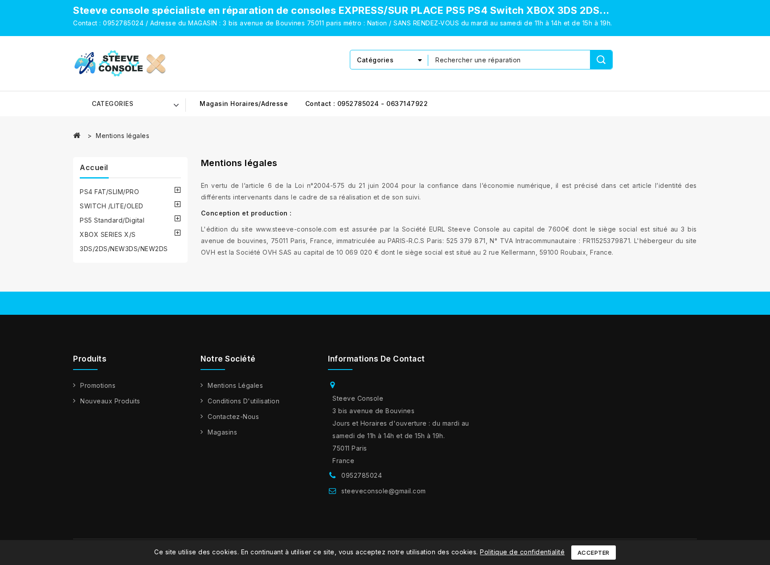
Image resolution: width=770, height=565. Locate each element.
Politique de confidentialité (522, 552)
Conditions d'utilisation (243, 401)
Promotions (97, 385)
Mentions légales (235, 385)
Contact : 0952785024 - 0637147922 (366, 103)
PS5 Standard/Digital (112, 220)
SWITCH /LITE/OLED (111, 206)
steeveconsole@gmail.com (383, 491)
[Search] (601, 59)
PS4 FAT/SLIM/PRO (109, 191)
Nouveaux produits (110, 401)
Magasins (222, 432)
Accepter (594, 552)
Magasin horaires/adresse (244, 103)
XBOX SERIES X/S (108, 234)
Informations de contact (376, 358)
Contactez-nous (233, 416)
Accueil (94, 167)
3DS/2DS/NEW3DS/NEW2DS (124, 248)
